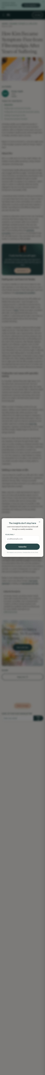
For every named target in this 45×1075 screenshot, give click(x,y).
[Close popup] (40, 522)
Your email (10, 534)
